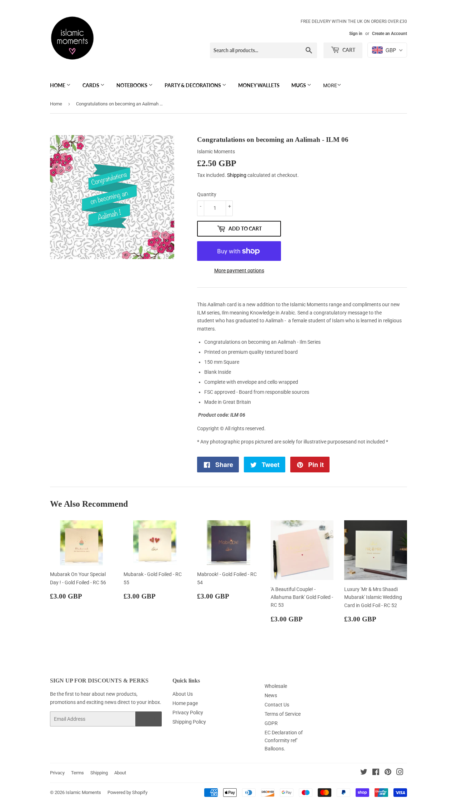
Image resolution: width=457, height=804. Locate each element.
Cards (91, 85)
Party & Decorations (193, 85)
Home (58, 85)
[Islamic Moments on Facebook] (376, 773)
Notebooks (132, 85)
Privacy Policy (187, 712)
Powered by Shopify (127, 792)
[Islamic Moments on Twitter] (363, 773)
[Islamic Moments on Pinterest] (388, 773)
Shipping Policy (189, 722)
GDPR (271, 723)
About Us (182, 694)
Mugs (299, 85)
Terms (77, 772)
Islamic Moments (83, 792)
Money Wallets (259, 85)
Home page (185, 703)
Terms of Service (283, 714)
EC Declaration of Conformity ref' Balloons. (284, 740)
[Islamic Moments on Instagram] (399, 773)
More (330, 85)
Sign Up (148, 719)
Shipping (236, 175)
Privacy (57, 772)
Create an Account (389, 33)
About (120, 772)
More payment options (239, 270)
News (271, 695)
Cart (348, 50)
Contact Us (277, 705)
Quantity (206, 194)
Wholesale (276, 686)
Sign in (355, 33)
